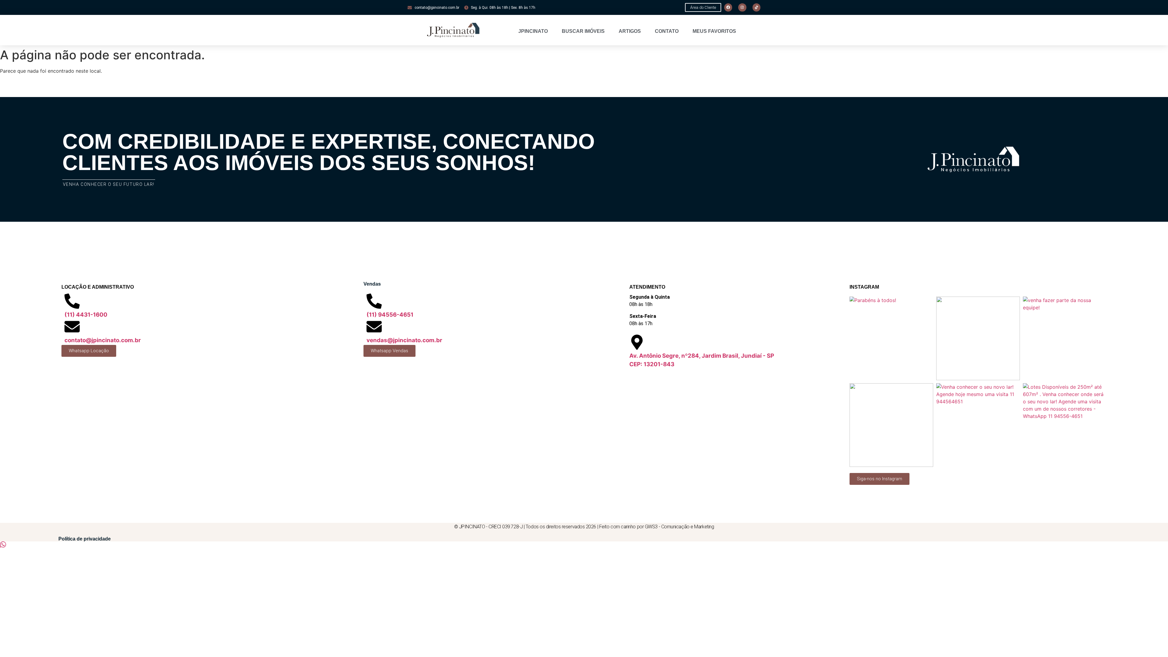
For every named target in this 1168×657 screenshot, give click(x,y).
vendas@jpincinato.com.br (404, 340)
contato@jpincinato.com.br (102, 340)
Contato (667, 31)
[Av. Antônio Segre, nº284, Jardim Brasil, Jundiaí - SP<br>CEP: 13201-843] (637, 342)
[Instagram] (742, 7)
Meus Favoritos (714, 31)
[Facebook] (728, 7)
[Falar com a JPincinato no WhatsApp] (3, 546)
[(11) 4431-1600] (72, 301)
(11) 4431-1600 (85, 314)
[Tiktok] (756, 7)
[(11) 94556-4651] (374, 301)
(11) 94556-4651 (390, 314)
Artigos (630, 31)
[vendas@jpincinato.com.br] (374, 326)
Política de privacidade (84, 538)
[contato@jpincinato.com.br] (72, 326)
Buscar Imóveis (583, 31)
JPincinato (533, 31)
